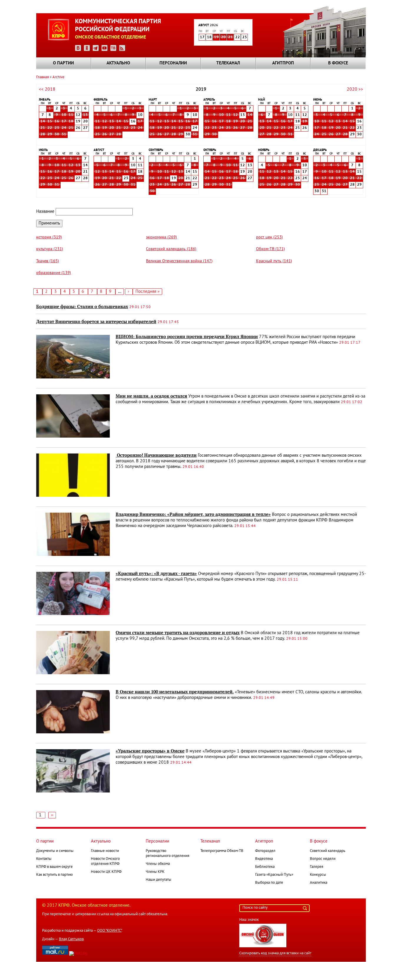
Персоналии (173, 63)
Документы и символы (55, 851)
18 (71, 121)
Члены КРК (155, 872)
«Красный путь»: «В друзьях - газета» (156, 573)
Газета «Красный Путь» (274, 875)
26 (104, 134)
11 (71, 115)
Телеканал (228, 63)
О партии (63, 63)
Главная (42, 77)
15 (49, 121)
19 (216, 37)
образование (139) (53, 273)
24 (64, 128)
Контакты (44, 859)
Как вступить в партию (54, 875)
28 (42, 134)
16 (56, 121)
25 (71, 128)
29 (49, 134)
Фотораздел (265, 851)
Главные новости (105, 851)
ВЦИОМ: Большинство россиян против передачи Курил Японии (187, 337)
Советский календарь (327, 851)
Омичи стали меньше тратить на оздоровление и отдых (178, 633)
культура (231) (49, 249)
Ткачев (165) (47, 261)
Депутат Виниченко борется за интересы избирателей (96, 322)
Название (45, 212)
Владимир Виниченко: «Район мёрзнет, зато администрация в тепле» (193, 514)
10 (64, 115)
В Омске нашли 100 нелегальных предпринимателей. (175, 692)
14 (42, 121)
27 (111, 134)
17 (64, 121)
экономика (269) (161, 237)
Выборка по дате (269, 883)
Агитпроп (283, 63)
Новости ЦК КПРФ (106, 872)
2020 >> (355, 89)
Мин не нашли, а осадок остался (151, 396)
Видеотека (264, 859)
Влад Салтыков (71, 939)
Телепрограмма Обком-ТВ (221, 851)
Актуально (118, 63)
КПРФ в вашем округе (54, 867)
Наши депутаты (158, 880)
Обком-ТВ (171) (270, 249)
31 (64, 134)
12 (104, 121)
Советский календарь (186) (171, 249)
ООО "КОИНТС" (109, 931)
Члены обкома (158, 864)
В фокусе (338, 63)
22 (49, 128)
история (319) (49, 237)
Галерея (316, 867)
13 (85, 115)
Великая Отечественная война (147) (179, 261)
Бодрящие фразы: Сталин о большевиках (82, 307)
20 (223, 37)
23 (56, 128)
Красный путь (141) (274, 261)
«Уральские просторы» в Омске (150, 751)
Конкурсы (318, 875)
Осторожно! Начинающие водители (156, 455)
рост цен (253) (269, 237)
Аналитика (318, 883)
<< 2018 (47, 89)
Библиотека (265, 867)
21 (230, 37)
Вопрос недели (322, 859)
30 (56, 134)
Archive (58, 77)
